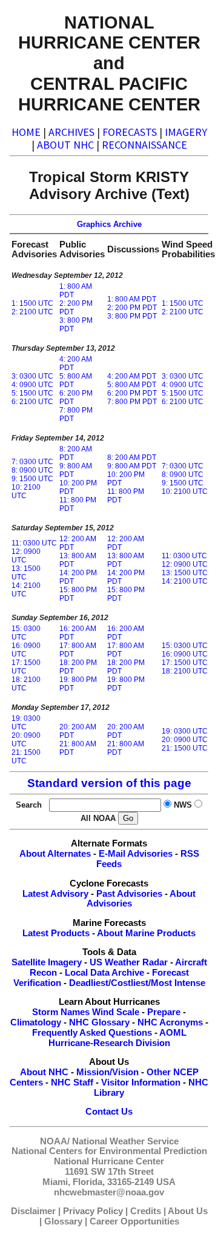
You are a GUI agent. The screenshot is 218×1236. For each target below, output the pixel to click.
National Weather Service (125, 1141)
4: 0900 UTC (32, 384)
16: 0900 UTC (26, 649)
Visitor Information (140, 1082)
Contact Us (109, 1111)
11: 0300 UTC (34, 543)
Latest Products (56, 933)
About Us (188, 1211)
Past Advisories (129, 894)
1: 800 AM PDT (131, 299)
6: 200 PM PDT (132, 393)
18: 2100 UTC (26, 683)
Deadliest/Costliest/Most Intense (137, 983)
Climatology (35, 1022)
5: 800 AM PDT (131, 384)
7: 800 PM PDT (132, 401)
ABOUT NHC (65, 145)
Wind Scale (115, 1012)
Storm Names (61, 1012)
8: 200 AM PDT (131, 457)
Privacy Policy (93, 1211)
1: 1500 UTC (32, 303)
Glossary (63, 1221)
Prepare (163, 1012)
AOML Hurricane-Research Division (117, 1038)
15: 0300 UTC (26, 632)
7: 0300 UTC (32, 462)
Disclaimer (33, 1211)
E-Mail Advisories (136, 854)
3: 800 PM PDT (132, 316)
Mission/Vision (107, 1072)
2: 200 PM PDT (132, 307)
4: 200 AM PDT (131, 376)
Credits (145, 1211)
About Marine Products (146, 933)
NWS (183, 804)
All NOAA (98, 818)
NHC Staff (72, 1082)
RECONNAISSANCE (144, 145)
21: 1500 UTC (26, 756)
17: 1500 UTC (26, 666)
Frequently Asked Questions (92, 1033)
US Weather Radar (129, 962)
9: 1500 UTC (32, 478)
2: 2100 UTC (32, 312)
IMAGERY (186, 132)
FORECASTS (129, 132)
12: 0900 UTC (26, 555)
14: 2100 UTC (26, 589)
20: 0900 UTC (26, 739)
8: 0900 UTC (32, 470)
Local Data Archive (104, 973)
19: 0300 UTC (26, 722)
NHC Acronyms (170, 1022)
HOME (26, 132)
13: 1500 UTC (26, 572)
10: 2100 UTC (26, 491)
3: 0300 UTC (32, 376)
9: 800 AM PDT (131, 466)
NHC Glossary (99, 1022)
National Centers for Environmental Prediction (109, 1151)
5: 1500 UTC (32, 393)
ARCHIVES (71, 132)
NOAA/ (55, 1141)
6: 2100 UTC (32, 401)
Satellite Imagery (47, 962)
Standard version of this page (109, 783)
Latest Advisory (55, 894)
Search (31, 804)
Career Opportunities (134, 1221)
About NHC (44, 1072)
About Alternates (55, 854)
